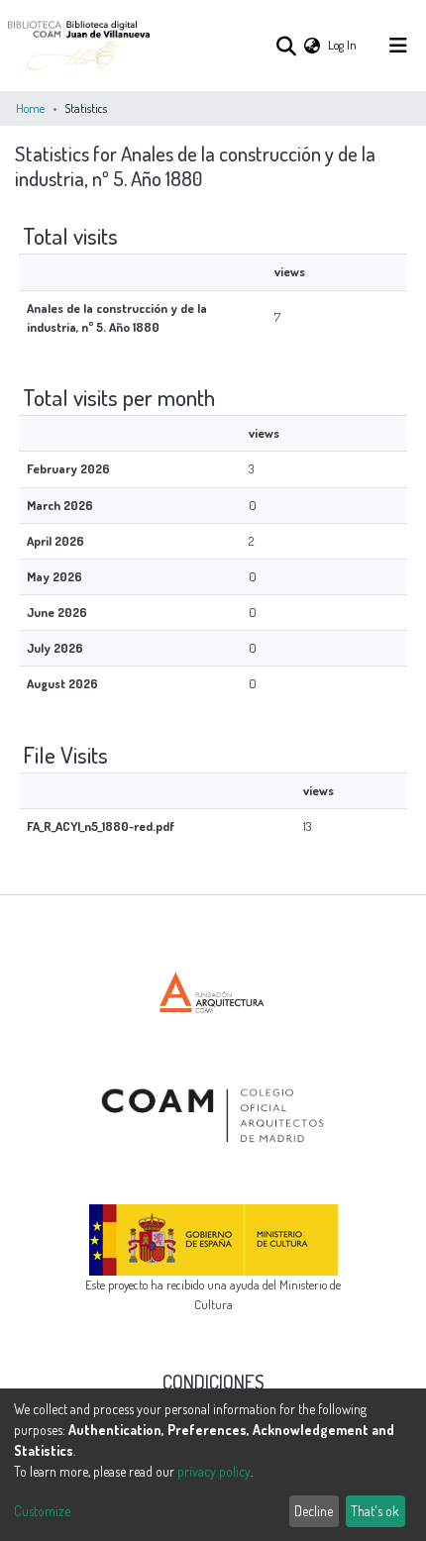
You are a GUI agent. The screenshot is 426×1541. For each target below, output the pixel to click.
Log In (343, 44)
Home (30, 108)
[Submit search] (285, 45)
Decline (313, 1510)
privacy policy (214, 1471)
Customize (42, 1510)
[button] (312, 45)
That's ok (375, 1510)
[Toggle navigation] (398, 45)
